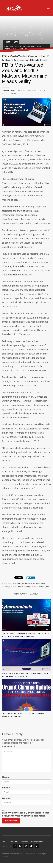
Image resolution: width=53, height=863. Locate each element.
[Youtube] (37, 846)
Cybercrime (17, 584)
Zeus (47, 587)
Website (6, 797)
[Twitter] (31, 846)
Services (24, 842)
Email (6, 787)
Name (6, 777)
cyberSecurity (27, 584)
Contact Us (14, 842)
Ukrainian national (38, 587)
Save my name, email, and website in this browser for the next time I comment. (25, 814)
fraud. (37, 584)
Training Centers (37, 842)
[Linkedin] (20, 846)
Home (4, 842)
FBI (34, 584)
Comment (8, 746)
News (14, 93)
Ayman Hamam (10, 90)
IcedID (43, 584)
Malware (5, 587)
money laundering (16, 587)
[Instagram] (26, 846)
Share (32, 578)
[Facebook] (15, 846)
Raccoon (27, 587)
